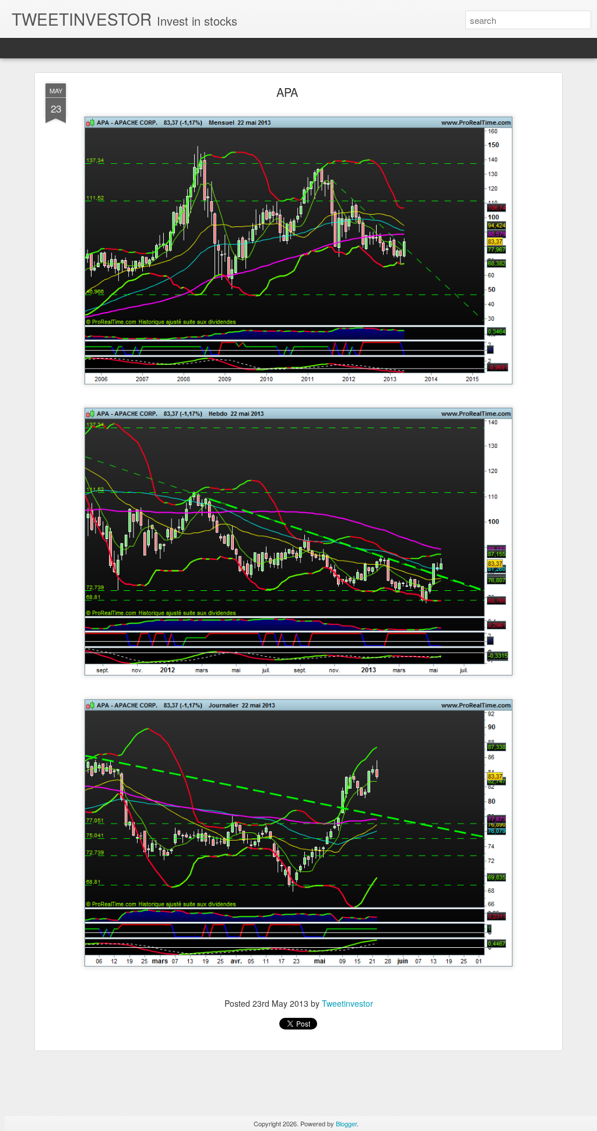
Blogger (346, 1123)
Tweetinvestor (347, 1003)
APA (287, 91)
